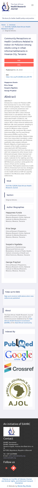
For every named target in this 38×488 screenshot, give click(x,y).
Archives (12, 25)
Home (3, 25)
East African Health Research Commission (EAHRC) (18, 321)
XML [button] (19, 65)
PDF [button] (19, 60)
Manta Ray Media (24, 486)
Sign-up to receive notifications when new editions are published (19, 297)
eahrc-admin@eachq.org (16, 456)
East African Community (23, 323)
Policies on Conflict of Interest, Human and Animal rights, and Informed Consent (17, 480)
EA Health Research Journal (14, 6)
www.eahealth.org (9, 458)
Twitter (13, 468)
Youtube (6, 468)
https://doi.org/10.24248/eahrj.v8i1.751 (19, 77)
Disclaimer (19, 483)
